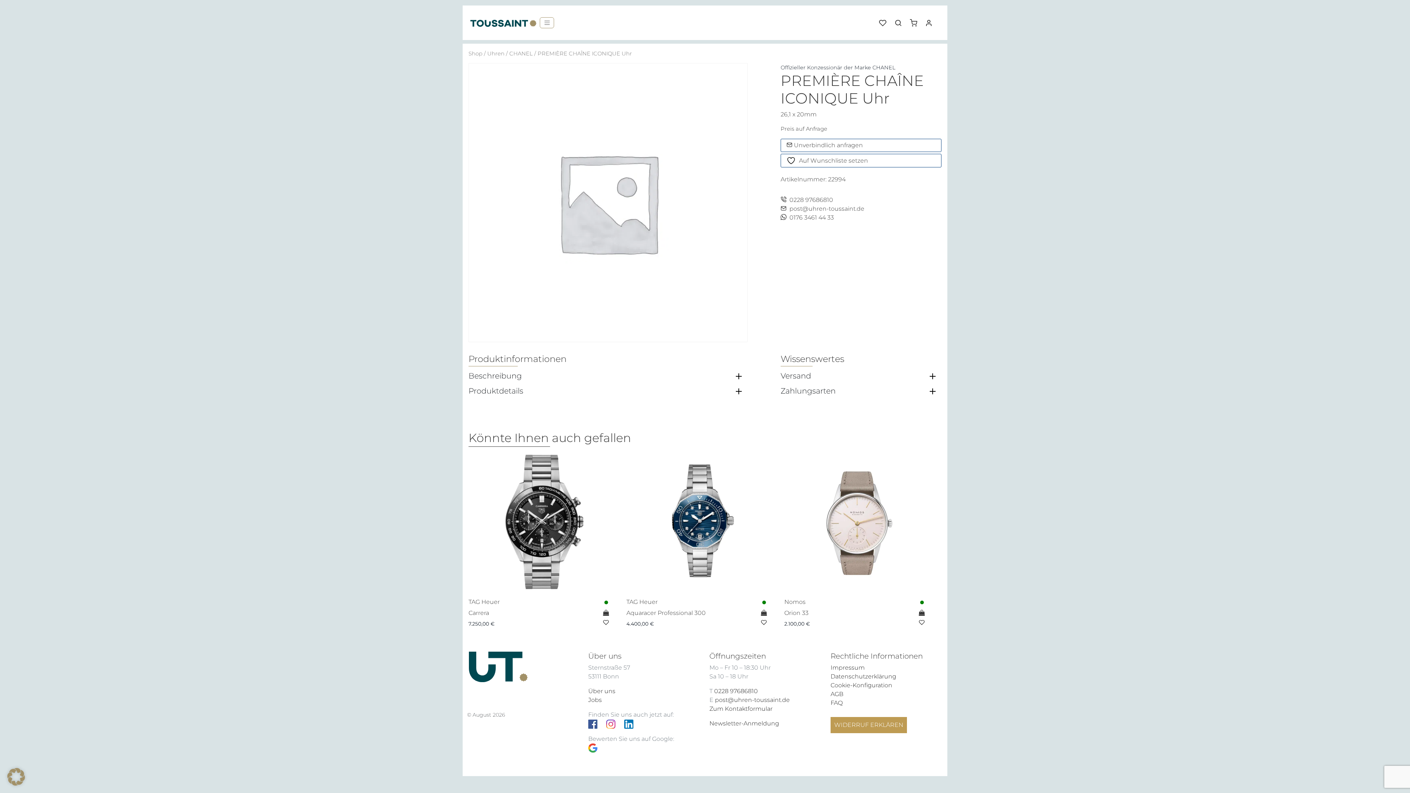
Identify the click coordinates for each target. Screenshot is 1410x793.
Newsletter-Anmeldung (744, 723)
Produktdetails (496, 391)
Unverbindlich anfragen (827, 145)
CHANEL (521, 53)
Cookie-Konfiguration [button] (861, 685)
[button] (916, 20)
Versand (796, 376)
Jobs (595, 699)
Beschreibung (495, 376)
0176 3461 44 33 (811, 217)
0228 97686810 (811, 199)
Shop (475, 53)
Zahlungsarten (808, 391)
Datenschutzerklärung (863, 676)
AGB (837, 694)
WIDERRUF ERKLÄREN (868, 724)
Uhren (496, 53)
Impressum (848, 667)
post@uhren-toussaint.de (826, 208)
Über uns (601, 691)
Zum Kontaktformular (741, 708)
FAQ (837, 702)
